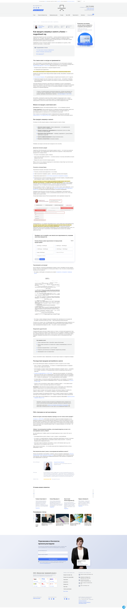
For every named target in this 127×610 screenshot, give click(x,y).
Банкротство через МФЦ (68, 577)
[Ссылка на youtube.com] (38, 8)
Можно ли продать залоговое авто (44, 51)
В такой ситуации (38, 373)
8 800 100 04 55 (90, 8)
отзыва (35, 586)
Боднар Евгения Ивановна (59, 462)
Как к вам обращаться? (42, 550)
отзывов (36, 581)
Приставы (65, 586)
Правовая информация (82, 600)
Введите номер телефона (43, 554)
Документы (66, 581)
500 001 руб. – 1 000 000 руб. (62, 245)
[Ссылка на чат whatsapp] (69, 599)
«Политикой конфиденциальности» (45, 563)
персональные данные (70, 1)
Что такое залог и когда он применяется (45, 49)
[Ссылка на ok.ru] (36, 8)
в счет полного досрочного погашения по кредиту (57, 175)
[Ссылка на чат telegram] (64, 599)
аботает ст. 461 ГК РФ (47, 373)
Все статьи (66, 591)
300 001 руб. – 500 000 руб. (42, 245)
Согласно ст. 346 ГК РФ (38, 418)
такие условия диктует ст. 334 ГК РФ (41, 65)
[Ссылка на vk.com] (34, 8)
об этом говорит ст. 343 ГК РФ (64, 93)
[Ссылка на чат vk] (66, 599)
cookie (46, 1)
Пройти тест (85, 43)
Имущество (66, 584)
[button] (93, 493)
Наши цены (66, 579)
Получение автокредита (39, 76)
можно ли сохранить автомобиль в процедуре (58, 405)
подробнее (59, 1)
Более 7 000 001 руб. (41, 252)
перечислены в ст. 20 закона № (40, 115)
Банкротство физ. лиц (68, 574)
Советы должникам (67, 588)
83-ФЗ (48, 115)
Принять (79, 1)
